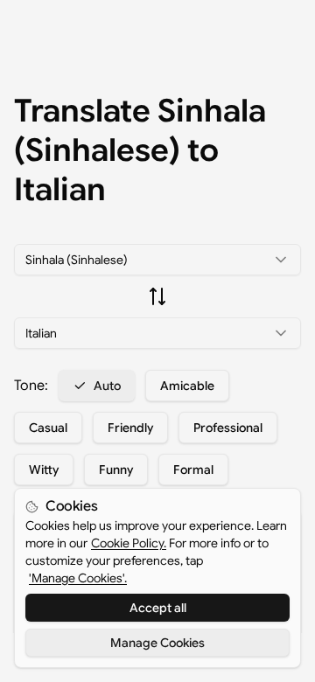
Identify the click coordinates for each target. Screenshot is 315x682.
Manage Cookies (157, 643)
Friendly (130, 427)
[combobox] (157, 259)
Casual (48, 427)
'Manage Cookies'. (78, 578)
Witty (44, 469)
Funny (116, 469)
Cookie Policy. (128, 543)
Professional (227, 427)
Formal (193, 469)
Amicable (187, 385)
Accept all (158, 608)
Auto (107, 385)
